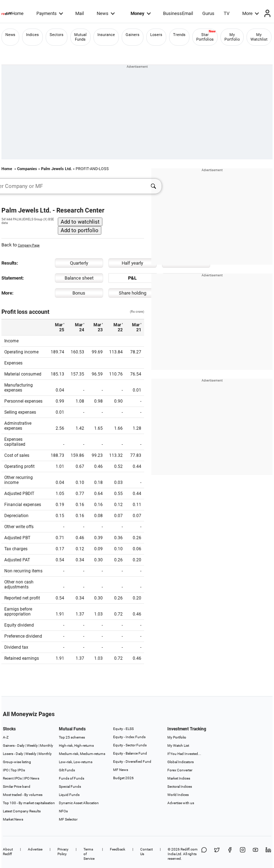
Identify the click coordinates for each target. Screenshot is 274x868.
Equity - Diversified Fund (132, 761)
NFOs (63, 811)
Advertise (35, 849)
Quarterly (79, 263)
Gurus (208, 13)
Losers (156, 34)
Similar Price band (16, 786)
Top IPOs (18, 770)
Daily (21, 745)
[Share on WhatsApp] (204, 854)
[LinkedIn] (268, 854)
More (247, 13)
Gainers (132, 34)
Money (137, 13)
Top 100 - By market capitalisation (29, 803)
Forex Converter (179, 770)
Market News (13, 819)
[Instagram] (242, 854)
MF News (120, 769)
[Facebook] (230, 854)
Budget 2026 (123, 778)
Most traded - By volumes (22, 794)
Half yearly (132, 263)
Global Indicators (180, 762)
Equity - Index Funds (129, 737)
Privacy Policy (62, 851)
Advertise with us (180, 803)
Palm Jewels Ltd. (56, 169)
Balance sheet (79, 278)
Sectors (57, 34)
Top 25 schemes (72, 737)
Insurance (106, 34)
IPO (6, 770)
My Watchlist (259, 37)
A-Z (6, 737)
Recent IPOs (12, 778)
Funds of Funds (71, 778)
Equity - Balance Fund (130, 753)
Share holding (132, 293)
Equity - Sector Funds (130, 745)
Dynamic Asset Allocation (79, 803)
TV (226, 13)
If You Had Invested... (184, 753)
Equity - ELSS (123, 728)
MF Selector (68, 819)
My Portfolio (232, 37)
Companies (27, 169)
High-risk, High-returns (76, 745)
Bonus (78, 293)
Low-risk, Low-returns (75, 762)
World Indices (178, 794)
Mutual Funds (80, 37)
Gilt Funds (67, 770)
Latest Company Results (22, 811)
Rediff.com (189, 849)
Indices (32, 34)
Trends (179, 34)
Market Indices (178, 778)
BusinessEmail (178, 13)
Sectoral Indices (179, 786)
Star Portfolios (205, 37)
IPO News (31, 778)
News (102, 13)
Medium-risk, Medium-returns (82, 753)
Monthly (46, 745)
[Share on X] (217, 854)
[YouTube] (255, 854)
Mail (79, 13)
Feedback (117, 849)
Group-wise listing (17, 762)
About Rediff (8, 851)
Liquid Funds (69, 794)
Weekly (32, 745)
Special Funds (70, 786)
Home (17, 13)
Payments (46, 13)
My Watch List (178, 745)
